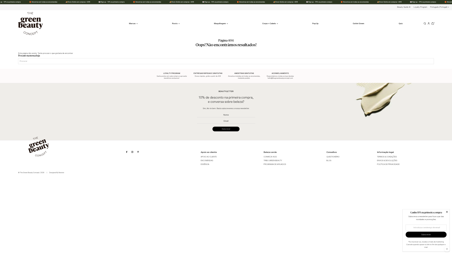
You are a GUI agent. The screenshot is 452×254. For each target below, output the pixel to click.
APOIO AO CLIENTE (209, 157)
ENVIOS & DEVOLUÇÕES (387, 160)
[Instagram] (132, 152)
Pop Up (315, 23)
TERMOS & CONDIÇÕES (387, 157)
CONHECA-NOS (270, 157)
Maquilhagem (220, 23)
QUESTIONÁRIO (332, 157)
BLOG (328, 160)
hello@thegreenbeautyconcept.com (280, 78)
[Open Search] (425, 23)
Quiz (401, 23)
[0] (433, 23)
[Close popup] (447, 212)
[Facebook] (127, 152)
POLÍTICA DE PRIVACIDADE (388, 164)
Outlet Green (358, 23)
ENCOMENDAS (207, 160)
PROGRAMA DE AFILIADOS (275, 164)
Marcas (132, 23)
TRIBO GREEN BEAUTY (273, 160)
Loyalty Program (420, 7)
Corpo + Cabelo (269, 23)
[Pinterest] (138, 152)
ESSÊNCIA (205, 164)
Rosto (175, 23)
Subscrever (226, 129)
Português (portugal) (438, 7)
